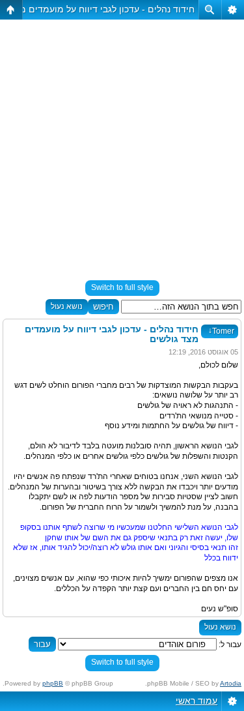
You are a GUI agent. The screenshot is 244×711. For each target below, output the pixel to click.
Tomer (221, 331)
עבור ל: (230, 644)
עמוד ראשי (196, 700)
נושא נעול (67, 306)
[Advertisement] (122, 144)
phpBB (52, 683)
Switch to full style (122, 287)
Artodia (230, 683)
